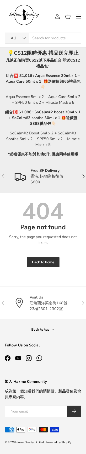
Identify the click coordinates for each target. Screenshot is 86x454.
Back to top (40, 329)
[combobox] (43, 38)
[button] (68, 16)
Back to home (43, 262)
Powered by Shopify (58, 442)
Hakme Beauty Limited (29, 442)
